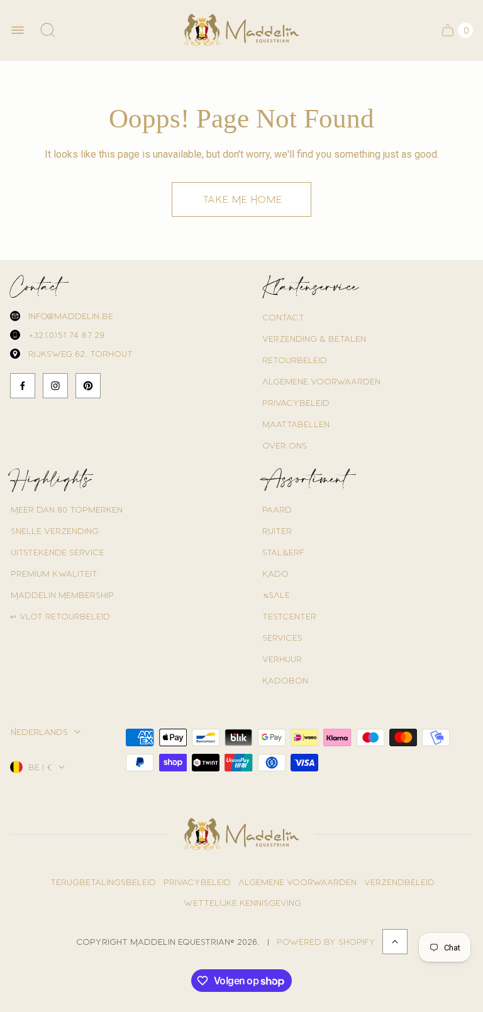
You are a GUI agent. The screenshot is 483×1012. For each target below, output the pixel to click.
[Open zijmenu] (17, 30)
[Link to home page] (241, 834)
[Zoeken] (48, 30)
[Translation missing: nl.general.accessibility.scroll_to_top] (395, 941)
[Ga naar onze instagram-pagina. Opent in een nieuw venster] (55, 385)
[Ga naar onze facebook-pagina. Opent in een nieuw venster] (22, 385)
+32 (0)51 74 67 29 (66, 334)
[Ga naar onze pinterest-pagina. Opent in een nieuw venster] (88, 385)
